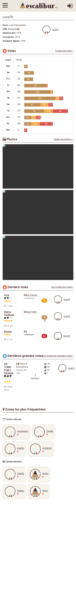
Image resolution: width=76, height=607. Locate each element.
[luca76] (46, 29)
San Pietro (32, 312)
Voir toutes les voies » (62, 287)
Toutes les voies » (64, 50)
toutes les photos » (63, 139)
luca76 (55, 29)
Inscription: (8, 37)
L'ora (6, 295)
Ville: (5, 29)
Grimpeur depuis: (11, 41)
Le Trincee (32, 295)
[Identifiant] (69, 7)
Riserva (8, 331)
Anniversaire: (9, 33)
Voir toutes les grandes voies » (57, 355)
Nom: (5, 25)
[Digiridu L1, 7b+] (38, 166)
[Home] (39, 5)
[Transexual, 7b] (38, 258)
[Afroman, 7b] (38, 212)
